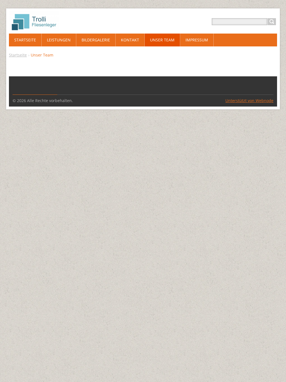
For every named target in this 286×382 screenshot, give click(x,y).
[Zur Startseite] (34, 28)
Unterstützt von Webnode (249, 100)
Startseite (18, 55)
